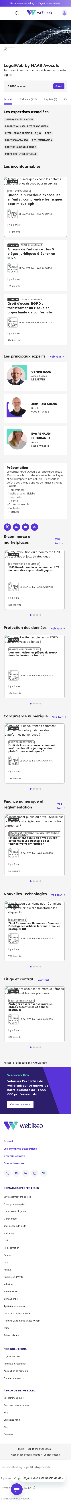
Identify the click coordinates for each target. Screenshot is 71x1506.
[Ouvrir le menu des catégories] (8, 13)
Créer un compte (14, 1156)
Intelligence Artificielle (15, 1226)
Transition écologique (15, 1211)
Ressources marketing (22, 3)
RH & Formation (11, 1248)
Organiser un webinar (49, 3)
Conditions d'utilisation (39, 1449)
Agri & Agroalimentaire (15, 1306)
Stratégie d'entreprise (14, 1204)
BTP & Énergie (11, 1299)
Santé (6, 1328)
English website (52, 1455)
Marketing (9, 1233)
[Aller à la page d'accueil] (41, 13)
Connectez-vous (14, 1163)
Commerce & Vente (13, 1277)
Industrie (8, 1284)
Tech (6, 1240)
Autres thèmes (11, 1335)
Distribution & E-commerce (17, 1313)
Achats (7, 1270)
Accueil (7, 1063)
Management (10, 1219)
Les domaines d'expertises (20, 1148)
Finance (8, 1255)
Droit (6, 1262)
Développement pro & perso (17, 1197)
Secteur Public (11, 1291)
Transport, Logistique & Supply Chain (22, 1321)
